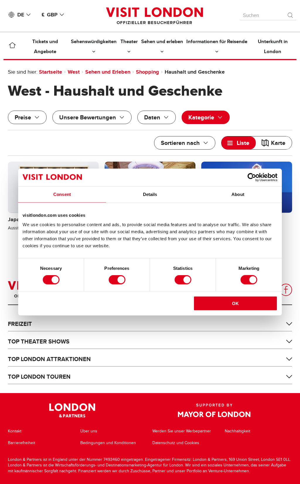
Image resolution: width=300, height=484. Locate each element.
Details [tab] (150, 194)
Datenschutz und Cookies (175, 443)
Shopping (147, 72)
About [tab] (237, 194)
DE (20, 14)
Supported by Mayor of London (214, 410)
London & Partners (72, 410)
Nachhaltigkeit (237, 431)
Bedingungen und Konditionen (108, 443)
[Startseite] (12, 46)
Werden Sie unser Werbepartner (181, 431)
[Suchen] (290, 14)
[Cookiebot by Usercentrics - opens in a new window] (251, 177)
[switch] (117, 280)
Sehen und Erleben (107, 72)
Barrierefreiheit (21, 443)
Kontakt (14, 431)
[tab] (238, 142)
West (74, 72)
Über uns (88, 431)
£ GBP (49, 14)
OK (235, 303)
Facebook (286, 290)
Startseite (50, 72)
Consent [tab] (62, 194)
